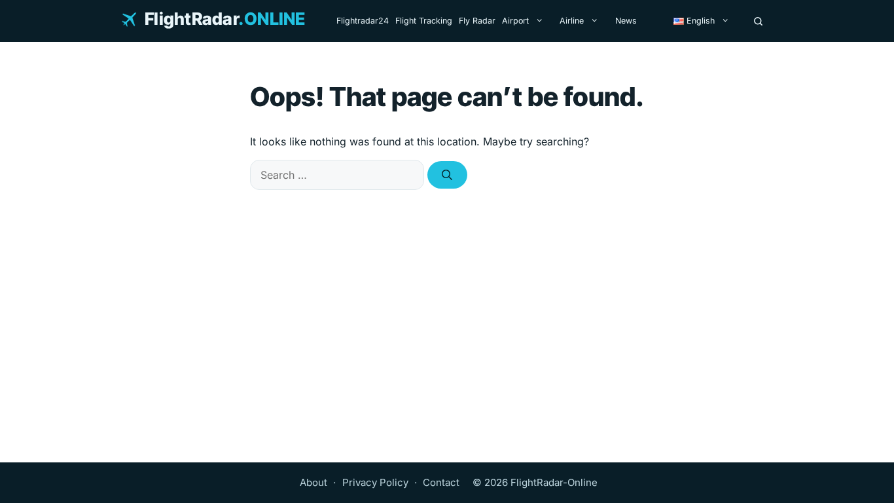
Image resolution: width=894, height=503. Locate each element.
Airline (572, 21)
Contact (441, 482)
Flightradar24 (362, 21)
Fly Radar (477, 21)
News (626, 21)
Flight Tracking (423, 21)
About (313, 482)
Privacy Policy (375, 482)
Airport (515, 21)
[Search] (758, 21)
